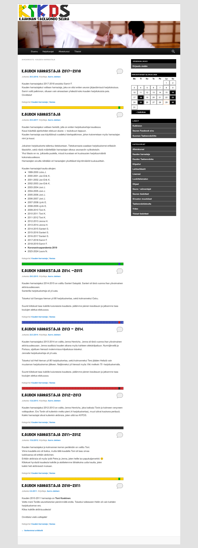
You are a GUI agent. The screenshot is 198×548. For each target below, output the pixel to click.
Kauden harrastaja (39, 102)
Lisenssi (137, 173)
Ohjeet (136, 183)
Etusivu (34, 51)
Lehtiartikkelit (139, 168)
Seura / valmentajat (142, 188)
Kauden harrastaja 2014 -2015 (52, 270)
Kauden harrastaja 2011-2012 (51, 434)
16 (173, 92)
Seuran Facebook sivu (143, 130)
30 (173, 102)
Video (135, 208)
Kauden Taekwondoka (143, 159)
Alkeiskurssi (64, 51)
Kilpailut (137, 164)
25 (141, 102)
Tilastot (77, 51)
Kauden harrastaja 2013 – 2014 (52, 329)
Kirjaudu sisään (140, 66)
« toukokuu (141, 112)
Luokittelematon (140, 178)
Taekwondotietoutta (142, 203)
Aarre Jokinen (54, 76)
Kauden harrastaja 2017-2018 (51, 71)
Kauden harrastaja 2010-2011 (51, 485)
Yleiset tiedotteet (140, 213)
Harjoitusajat (48, 51)
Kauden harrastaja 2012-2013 (51, 395)
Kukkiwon (137, 125)
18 (141, 97)
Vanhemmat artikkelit (32, 530)
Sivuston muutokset (142, 198)
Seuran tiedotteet (141, 193)
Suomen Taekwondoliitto (144, 135)
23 (173, 97)
